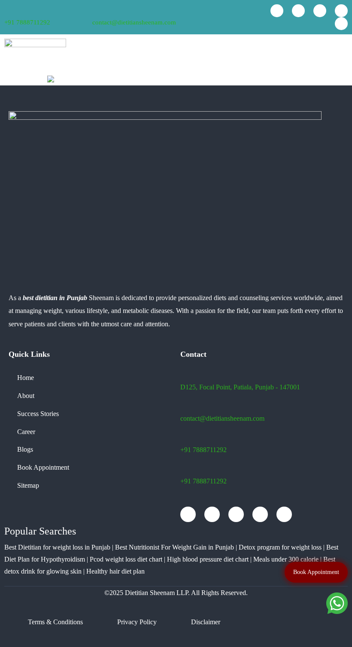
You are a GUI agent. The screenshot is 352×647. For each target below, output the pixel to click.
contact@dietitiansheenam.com (134, 22)
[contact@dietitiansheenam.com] (95, 10)
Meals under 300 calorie (286, 559)
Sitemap (28, 485)
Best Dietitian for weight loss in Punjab (57, 547)
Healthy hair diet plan (115, 571)
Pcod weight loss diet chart (126, 559)
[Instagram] (319, 10)
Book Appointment (43, 467)
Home (25, 377)
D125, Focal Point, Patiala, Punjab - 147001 (240, 387)
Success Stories (38, 413)
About (25, 395)
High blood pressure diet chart (208, 559)
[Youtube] (298, 10)
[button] (341, 55)
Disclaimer (205, 622)
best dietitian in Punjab (55, 297)
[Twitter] (341, 10)
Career (26, 431)
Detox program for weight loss (280, 547)
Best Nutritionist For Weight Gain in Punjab (174, 547)
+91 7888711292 (27, 22)
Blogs (25, 449)
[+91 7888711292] (7, 11)
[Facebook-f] (276, 10)
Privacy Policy (137, 622)
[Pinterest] (341, 23)
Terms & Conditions (55, 622)
